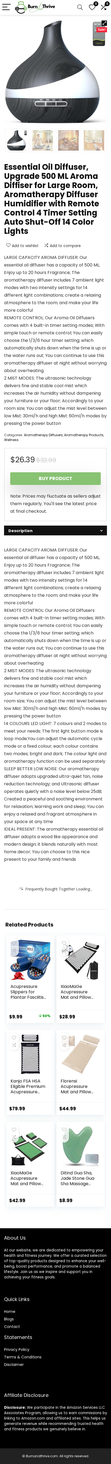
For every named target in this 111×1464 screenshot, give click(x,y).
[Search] (80, 7)
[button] (104, 23)
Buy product (55, 478)
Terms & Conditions (22, 1357)
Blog (8, 1319)
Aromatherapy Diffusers (43, 435)
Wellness (11, 440)
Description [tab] (20, 530)
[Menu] (6, 7)
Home (9, 1311)
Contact (12, 1326)
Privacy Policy (16, 1349)
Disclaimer (14, 1364)
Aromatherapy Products (83, 435)
